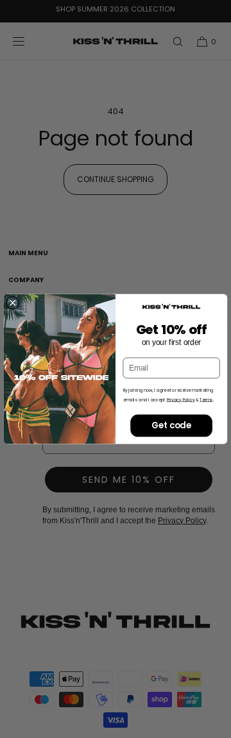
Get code (171, 425)
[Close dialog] (12, 303)
